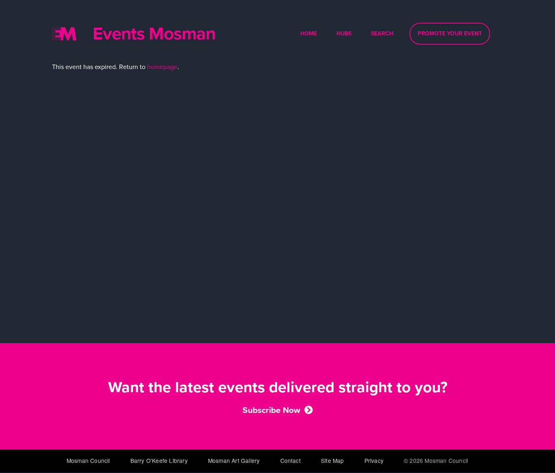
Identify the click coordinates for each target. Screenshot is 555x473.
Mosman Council (88, 460)
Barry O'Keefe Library (159, 460)
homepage (162, 67)
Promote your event (450, 33)
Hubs (343, 33)
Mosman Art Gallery (234, 460)
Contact (290, 460)
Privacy (374, 460)
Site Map (332, 460)
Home (308, 33)
